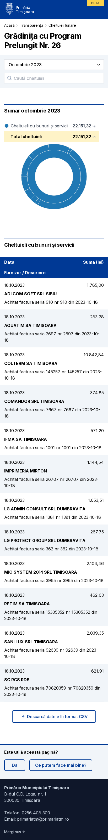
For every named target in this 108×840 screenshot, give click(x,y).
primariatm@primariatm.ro (43, 819)
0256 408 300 (36, 812)
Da (15, 765)
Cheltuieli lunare (62, 25)
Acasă (9, 25)
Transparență (31, 25)
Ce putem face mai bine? (61, 765)
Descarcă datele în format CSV (57, 716)
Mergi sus (12, 832)
